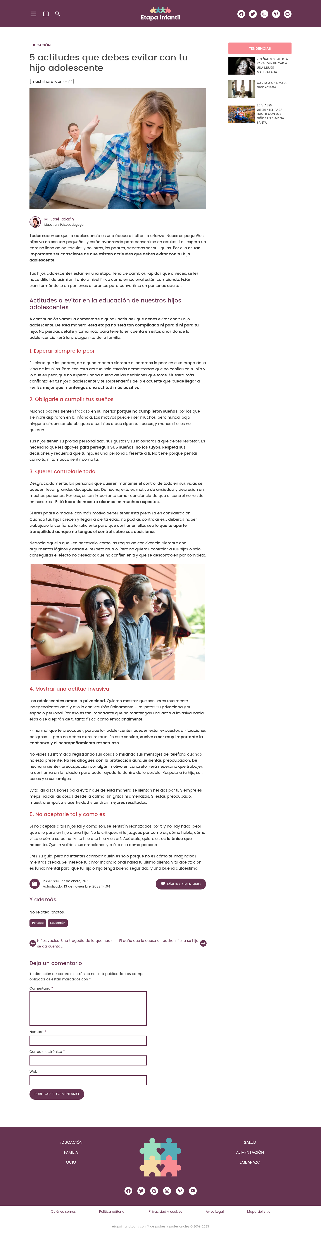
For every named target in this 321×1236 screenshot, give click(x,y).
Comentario (41, 988)
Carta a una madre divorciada (273, 85)
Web (33, 1071)
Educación (40, 45)
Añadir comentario (184, 884)
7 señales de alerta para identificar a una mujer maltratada (272, 66)
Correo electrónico (47, 1051)
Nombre (37, 1032)
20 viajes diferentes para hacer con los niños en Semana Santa (270, 114)
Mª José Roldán (59, 219)
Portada (38, 923)
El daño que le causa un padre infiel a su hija (158, 940)
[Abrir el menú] (33, 14)
